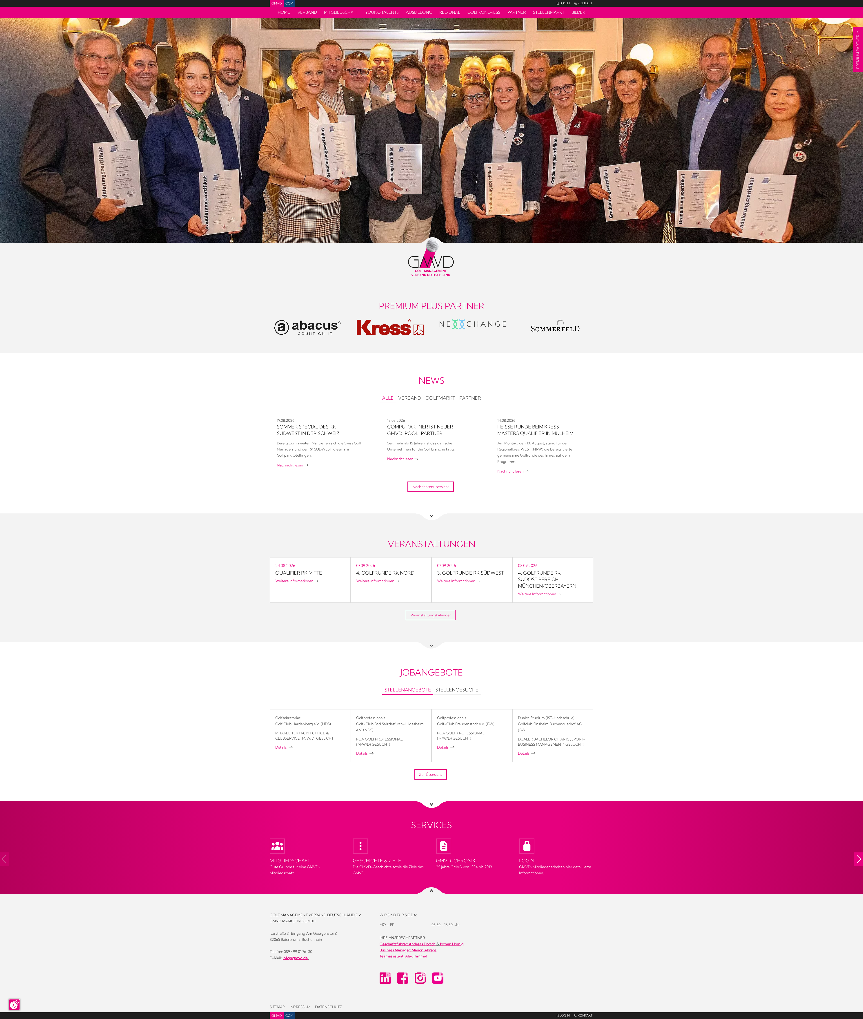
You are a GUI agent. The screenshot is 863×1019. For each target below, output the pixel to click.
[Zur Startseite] (431, 258)
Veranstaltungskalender (430, 615)
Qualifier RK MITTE (298, 573)
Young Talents (382, 12)
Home (284, 12)
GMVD (276, 3)
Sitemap (277, 1007)
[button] (858, 859)
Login (563, 3)
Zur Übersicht (430, 774)
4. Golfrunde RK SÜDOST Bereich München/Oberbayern (547, 579)
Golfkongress (483, 12)
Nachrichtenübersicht (430, 486)
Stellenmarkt (548, 12)
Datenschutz (328, 1007)
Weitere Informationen (296, 581)
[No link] (431, 211)
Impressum (300, 1007)
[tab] (388, 398)
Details (284, 747)
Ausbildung (419, 12)
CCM (289, 3)
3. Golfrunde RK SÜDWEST (470, 573)
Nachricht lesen (292, 465)
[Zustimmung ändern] (14, 1004)
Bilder (578, 12)
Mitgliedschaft (341, 12)
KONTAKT (583, 3)
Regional (449, 12)
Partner (516, 12)
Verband (307, 12)
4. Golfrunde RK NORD (385, 573)
